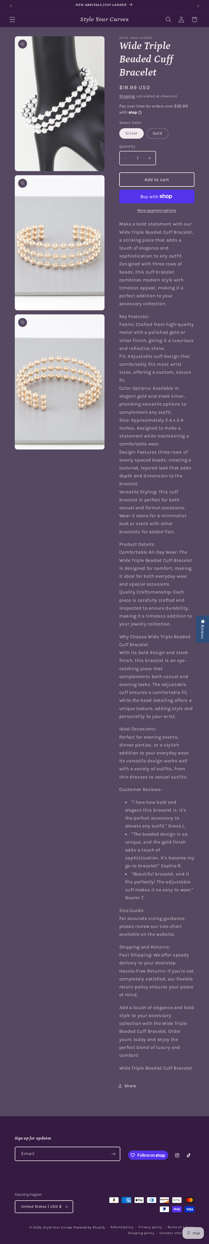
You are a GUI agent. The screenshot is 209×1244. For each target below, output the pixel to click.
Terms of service (180, 1227)
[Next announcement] (198, 5)
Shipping (127, 96)
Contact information (177, 1233)
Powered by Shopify (89, 1227)
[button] (12, 19)
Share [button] (130, 1085)
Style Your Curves (57, 1227)
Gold (158, 133)
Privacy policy (150, 1227)
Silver (131, 133)
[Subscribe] (113, 1154)
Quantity (127, 146)
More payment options (156, 210)
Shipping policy (141, 1233)
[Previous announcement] (10, 5)
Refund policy (121, 1227)
